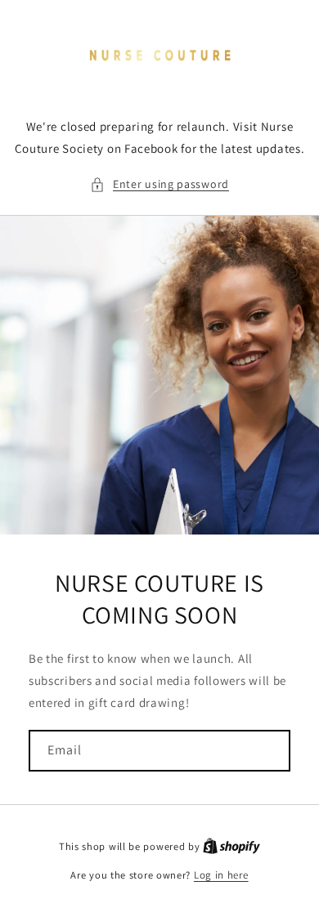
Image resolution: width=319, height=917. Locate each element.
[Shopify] (231, 846)
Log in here (221, 875)
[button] (159, 184)
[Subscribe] (270, 750)
